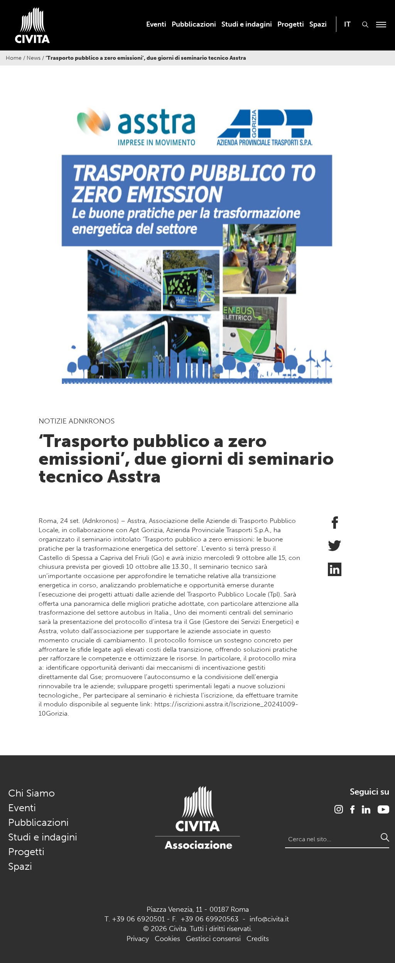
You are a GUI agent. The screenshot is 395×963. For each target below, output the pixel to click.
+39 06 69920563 (209, 919)
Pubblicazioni (194, 24)
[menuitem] (156, 24)
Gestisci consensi (213, 938)
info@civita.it (269, 919)
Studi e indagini (246, 24)
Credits (257, 938)
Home (14, 58)
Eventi (156, 24)
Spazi (318, 24)
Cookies (167, 938)
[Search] (385, 837)
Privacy (138, 938)
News (34, 58)
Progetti (290, 24)
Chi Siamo (31, 793)
